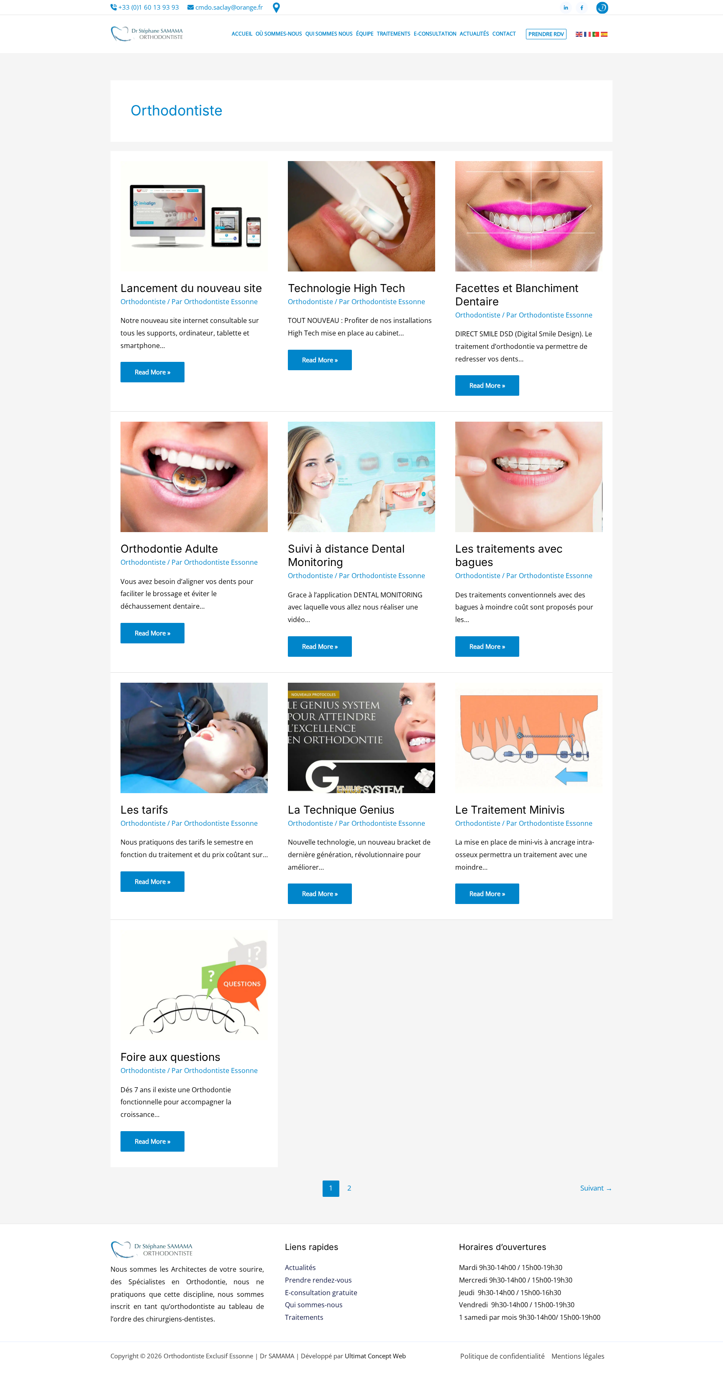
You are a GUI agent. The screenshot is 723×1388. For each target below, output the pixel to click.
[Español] (604, 33)
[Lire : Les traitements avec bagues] (528, 476)
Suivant (596, 1188)
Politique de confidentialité (502, 1356)
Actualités (300, 1267)
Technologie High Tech (346, 288)
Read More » (152, 369)
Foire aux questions (170, 1056)
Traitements (304, 1317)
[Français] (587, 33)
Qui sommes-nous (314, 1304)
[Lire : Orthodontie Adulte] (194, 476)
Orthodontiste (143, 301)
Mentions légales (578, 1356)
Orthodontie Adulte (169, 548)
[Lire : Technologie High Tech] (361, 215)
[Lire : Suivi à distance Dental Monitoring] (361, 476)
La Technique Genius (341, 809)
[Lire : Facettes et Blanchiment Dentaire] (528, 215)
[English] (579, 33)
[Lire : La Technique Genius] (361, 737)
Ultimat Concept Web (375, 1356)
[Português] (596, 33)
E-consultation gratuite (321, 1292)
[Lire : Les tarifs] (194, 737)
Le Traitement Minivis (510, 809)
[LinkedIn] (566, 8)
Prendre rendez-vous (318, 1280)
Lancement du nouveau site (191, 288)
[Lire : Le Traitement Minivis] (528, 737)
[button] (546, 34)
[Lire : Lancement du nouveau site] (194, 215)
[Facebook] (582, 8)
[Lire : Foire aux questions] (194, 984)
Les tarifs (144, 809)
